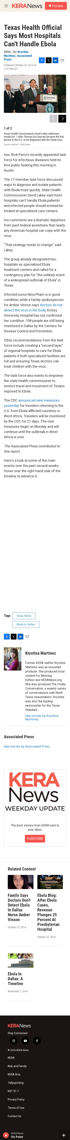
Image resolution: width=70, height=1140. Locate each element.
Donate (57, 6)
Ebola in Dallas (26, 624)
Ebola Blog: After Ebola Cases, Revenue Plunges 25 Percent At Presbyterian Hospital (48, 912)
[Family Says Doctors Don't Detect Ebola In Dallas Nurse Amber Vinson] (20, 882)
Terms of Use (16, 1107)
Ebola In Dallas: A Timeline (15, 978)
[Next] (62, 119)
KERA (11, 1057)
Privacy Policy (16, 1099)
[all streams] (65, 1135)
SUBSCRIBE (35, 838)
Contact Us (14, 1116)
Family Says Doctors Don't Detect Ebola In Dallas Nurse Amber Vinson (19, 907)
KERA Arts (14, 1074)
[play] (6, 1135)
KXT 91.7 (13, 1091)
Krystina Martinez (40, 653)
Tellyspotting (16, 1082)
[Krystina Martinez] (12, 659)
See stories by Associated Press (27, 746)
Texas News (24, 615)
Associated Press (18, 57)
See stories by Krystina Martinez (42, 717)
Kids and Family (17, 1066)
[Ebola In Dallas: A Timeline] (20, 960)
